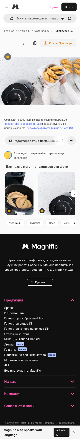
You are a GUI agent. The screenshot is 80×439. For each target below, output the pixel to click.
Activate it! (60, 432)
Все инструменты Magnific (22, 370)
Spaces (9, 308)
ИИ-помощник (14, 313)
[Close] (74, 432)
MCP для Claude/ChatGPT (22, 339)
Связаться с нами (19, 405)
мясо (52, 223)
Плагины (15, 349)
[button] (40, 282)
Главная (9, 31)
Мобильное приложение (21, 360)
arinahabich (21, 157)
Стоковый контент (16, 334)
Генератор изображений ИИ (24, 318)
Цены (54, 7)
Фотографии (41, 31)
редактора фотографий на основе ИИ (50, 128)
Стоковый (24, 31)
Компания (12, 393)
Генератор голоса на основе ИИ (26, 328)
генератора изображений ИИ (23, 123)
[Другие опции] (23, 43)
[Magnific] (40, 247)
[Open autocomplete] (9, 18)
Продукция (13, 300)
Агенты (13, 344)
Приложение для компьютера (29, 354)
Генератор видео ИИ (18, 323)
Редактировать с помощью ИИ (34, 141)
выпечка (35, 223)
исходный (28, 57)
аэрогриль (15, 223)
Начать (10, 381)
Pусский (40, 282)
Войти (69, 7)
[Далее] (62, 140)
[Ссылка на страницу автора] (8, 155)
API (6, 365)
